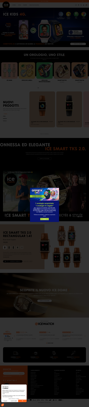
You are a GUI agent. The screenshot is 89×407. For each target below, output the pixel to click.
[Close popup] (58, 186)
